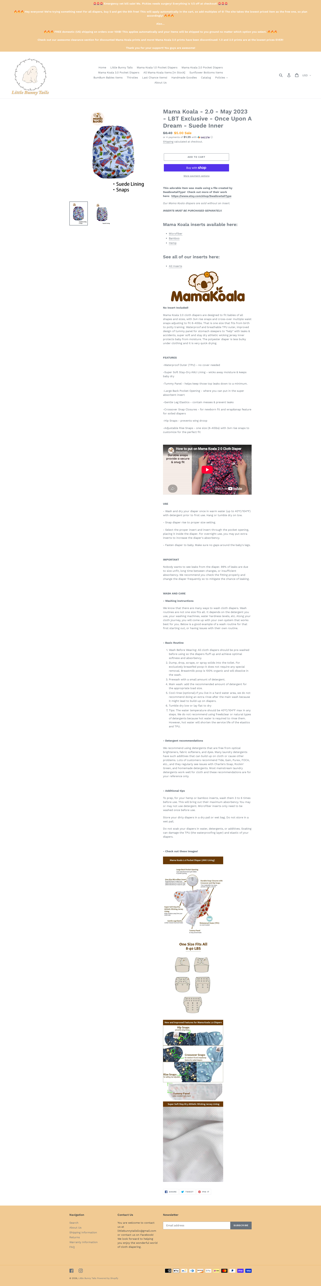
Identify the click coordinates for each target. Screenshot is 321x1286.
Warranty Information (83, 1242)
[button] (207, 137)
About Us (75, 1227)
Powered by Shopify (107, 1278)
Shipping (168, 141)
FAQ (72, 1247)
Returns (74, 1237)
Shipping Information (83, 1232)
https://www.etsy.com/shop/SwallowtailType (201, 196)
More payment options (196, 175)
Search (73, 1222)
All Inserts (175, 266)
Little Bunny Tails (87, 1278)
